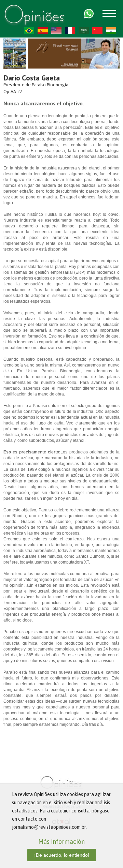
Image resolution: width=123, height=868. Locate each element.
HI (111, 30)
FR (70, 30)
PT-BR (29, 30)
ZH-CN (97, 30)
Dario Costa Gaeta (31, 78)
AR (84, 30)
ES (43, 30)
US (56, 30)
